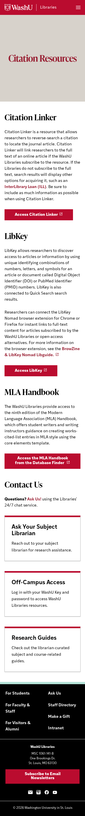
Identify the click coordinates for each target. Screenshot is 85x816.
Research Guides (34, 638)
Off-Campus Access (38, 583)
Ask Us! (34, 500)
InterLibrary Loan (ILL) (25, 187)
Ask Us (54, 694)
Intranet (56, 728)
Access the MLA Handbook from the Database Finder (41, 460)
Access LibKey (28, 371)
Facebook (46, 792)
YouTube (55, 792)
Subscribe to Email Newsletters (43, 776)
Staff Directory (62, 705)
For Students (17, 694)
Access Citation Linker (36, 215)
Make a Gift (59, 717)
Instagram (38, 792)
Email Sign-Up (30, 792)
